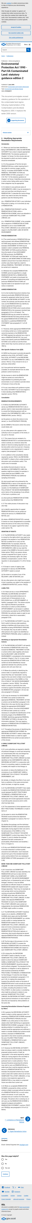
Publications (9, 56)
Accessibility (4, 1195)
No (6, 1164)
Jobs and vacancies (18, 1199)
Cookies (26, 1195)
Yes (6, 1159)
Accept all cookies (16, 27)
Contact (19, 1195)
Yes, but (7, 1168)
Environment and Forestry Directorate (18, 86)
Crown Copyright (6, 1199)
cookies (8, 3)
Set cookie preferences (16, 37)
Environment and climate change (14, 89)
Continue (5, 1174)
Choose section (7, 132)
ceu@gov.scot (23, 1145)
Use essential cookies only (16, 33)
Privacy (28, 1199)
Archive (13, 1195)
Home (3, 56)
